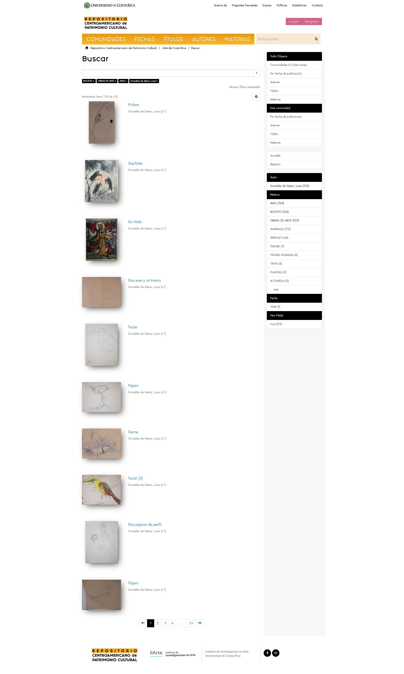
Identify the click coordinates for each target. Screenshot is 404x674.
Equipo (267, 5)
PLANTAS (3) (278, 272)
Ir (257, 73)
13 (191, 623)
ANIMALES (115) (280, 229)
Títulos (274, 91)
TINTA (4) (276, 264)
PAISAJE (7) (277, 246)
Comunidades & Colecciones (288, 65)
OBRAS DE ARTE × (107, 81)
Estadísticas (299, 5)
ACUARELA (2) (279, 281)
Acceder (275, 156)
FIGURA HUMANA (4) (284, 255)
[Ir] (316, 39)
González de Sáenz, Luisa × (144, 81)
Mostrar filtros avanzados (244, 87)
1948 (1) (275, 307)
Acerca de (220, 5)
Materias (275, 99)
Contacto (317, 5)
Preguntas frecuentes (245, 5)
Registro (312, 21)
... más (274, 290)
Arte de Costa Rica (174, 48)
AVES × (123, 81)
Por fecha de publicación (286, 74)
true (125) (276, 324)
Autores (275, 82)
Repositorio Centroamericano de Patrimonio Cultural (124, 48)
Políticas (282, 5)
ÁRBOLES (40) (279, 238)
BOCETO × (88, 81)
